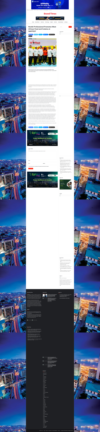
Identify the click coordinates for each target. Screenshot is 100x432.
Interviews (44, 404)
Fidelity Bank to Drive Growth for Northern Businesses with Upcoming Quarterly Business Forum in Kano (65, 164)
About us (47, 430)
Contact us (59, 430)
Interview (44, 403)
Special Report (45, 416)
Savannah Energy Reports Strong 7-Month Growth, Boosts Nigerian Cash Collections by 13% (65, 169)
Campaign (44, 382)
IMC (43, 398)
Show (44, 415)
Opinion (44, 410)
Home (44, 430)
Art (43, 375)
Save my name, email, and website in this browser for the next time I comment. (39, 166)
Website (44, 163)
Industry (44, 399)
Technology (44, 422)
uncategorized (45, 426)
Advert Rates (50, 430)
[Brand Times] (49, 13)
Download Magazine (54, 430)
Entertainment (45, 387)
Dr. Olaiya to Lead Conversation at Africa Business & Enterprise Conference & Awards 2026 (65, 161)
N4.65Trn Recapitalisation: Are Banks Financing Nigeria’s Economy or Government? (52, 358)
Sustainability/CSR (45, 421)
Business (44, 381)
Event (44, 388)
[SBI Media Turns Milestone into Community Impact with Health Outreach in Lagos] (45, 365)
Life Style (44, 405)
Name (29, 160)
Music (44, 409)
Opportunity (44, 411)
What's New (44, 427)
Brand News (44, 380)
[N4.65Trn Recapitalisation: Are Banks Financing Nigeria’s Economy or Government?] (45, 358)
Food (43, 394)
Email (29, 163)
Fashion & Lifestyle (45, 392)
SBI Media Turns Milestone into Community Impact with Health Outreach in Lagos (52, 365)
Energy (44, 386)
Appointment (44, 374)
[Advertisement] (42, 78)
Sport (44, 417)
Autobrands (44, 376)
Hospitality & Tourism (46, 397)
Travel (44, 423)
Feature (44, 393)
